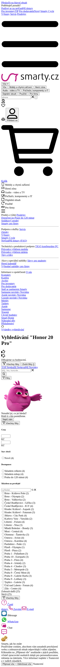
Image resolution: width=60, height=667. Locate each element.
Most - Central (13, 531)
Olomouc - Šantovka (16, 534)
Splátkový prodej (10, 220)
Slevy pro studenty (36, 260)
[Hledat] (36, 97)
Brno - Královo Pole (16, 493)
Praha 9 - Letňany (15, 579)
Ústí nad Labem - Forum (18, 585)
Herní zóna (40, 87)
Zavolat (17, 609)
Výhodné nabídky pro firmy (15, 266)
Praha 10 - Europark (16, 556)
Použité (23, 94)
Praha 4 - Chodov (15, 566)
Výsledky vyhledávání (12, 329)
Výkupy (5, 14)
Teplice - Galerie (14, 582)
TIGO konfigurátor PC (46, 246)
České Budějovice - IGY (18, 506)
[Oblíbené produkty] (3, 106)
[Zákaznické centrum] (3, 102)
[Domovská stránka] (30, 77)
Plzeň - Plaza (12, 550)
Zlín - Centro (12, 588)
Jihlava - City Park (15, 515)
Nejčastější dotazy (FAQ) (14, 240)
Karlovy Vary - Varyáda (18, 518)
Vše (4, 87)
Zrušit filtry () (28, 364)
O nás (29, 272)
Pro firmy (34, 94)
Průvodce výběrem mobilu (14, 249)
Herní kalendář (8, 263)
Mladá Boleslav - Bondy (18, 528)
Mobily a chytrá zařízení (20, 87)
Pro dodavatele (29, 11)
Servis (13, 14)
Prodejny (21, 14)
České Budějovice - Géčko (19, 502)
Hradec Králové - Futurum (19, 512)
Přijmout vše (8, 664)
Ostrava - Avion (14, 537)
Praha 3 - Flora (13, 560)
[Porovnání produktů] (3, 120)
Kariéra (5, 277)
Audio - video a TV (11, 90)
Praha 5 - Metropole (16, 569)
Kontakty (6, 275)
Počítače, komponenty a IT (35, 90)
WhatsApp (12, 621)
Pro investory (9, 11)
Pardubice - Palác (15, 544)
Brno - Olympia (14, 496)
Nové (9, 458)
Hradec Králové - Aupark (19, 509)
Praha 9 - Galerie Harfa (18, 575)
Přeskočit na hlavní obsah (14, 2)
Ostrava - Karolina (15, 541)
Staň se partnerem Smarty (14, 289)
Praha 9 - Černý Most (17, 572)
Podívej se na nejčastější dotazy (17, 8)
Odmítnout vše (24, 664)
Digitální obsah (9, 94)
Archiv (4, 280)
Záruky (5, 232)
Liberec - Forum (14, 522)
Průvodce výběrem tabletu (14, 252)
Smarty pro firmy (10, 223)
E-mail (30, 609)
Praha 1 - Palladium (16, 553)
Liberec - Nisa (13, 525)
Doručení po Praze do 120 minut (17, 217)
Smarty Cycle (47, 11)
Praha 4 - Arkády (14, 563)
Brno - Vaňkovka (14, 499)
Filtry (7, 378)
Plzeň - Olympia (14, 547)
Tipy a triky (7, 255)
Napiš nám (7, 419)
